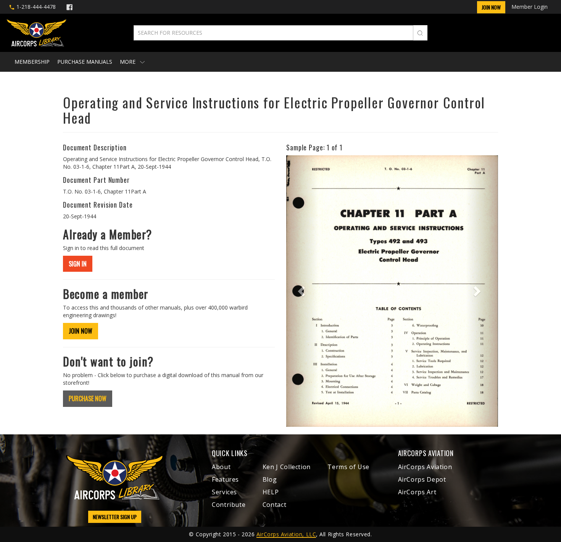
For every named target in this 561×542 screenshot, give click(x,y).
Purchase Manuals (84, 61)
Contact (274, 504)
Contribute (228, 504)
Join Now (491, 7)
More (128, 61)
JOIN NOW (80, 331)
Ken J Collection (287, 467)
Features (225, 479)
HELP (271, 492)
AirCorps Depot (422, 479)
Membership (32, 61)
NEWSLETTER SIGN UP (115, 517)
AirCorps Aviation (425, 467)
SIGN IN (78, 263)
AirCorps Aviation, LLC (286, 534)
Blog (270, 479)
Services (224, 492)
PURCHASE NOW (87, 398)
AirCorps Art (417, 492)
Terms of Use (348, 467)
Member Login (529, 6)
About (221, 467)
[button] (302, 291)
